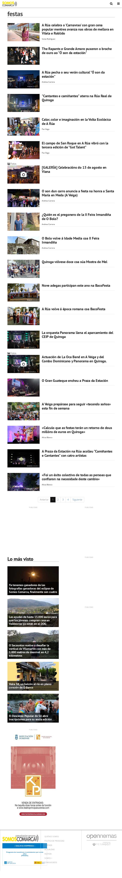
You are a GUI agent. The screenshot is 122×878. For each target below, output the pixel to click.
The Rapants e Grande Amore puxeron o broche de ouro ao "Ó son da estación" (77, 50)
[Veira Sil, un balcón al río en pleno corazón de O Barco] (33, 676)
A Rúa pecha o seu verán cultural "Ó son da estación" (73, 74)
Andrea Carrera (48, 82)
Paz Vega (45, 129)
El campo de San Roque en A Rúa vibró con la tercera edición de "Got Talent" (75, 145)
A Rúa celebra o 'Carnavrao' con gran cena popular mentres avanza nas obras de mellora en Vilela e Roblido (78, 29)
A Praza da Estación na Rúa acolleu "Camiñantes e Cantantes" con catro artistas (77, 453)
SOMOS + (48, 858)
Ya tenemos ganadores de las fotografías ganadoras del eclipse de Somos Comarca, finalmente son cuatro (33, 588)
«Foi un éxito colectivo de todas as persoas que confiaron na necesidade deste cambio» (76, 477)
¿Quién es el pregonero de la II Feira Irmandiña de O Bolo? (76, 216)
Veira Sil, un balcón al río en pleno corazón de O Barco (30, 685)
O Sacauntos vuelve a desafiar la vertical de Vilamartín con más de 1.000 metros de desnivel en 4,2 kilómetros (29, 650)
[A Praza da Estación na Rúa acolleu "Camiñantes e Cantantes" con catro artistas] (23, 458)
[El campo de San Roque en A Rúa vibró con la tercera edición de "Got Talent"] (23, 150)
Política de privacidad (54, 841)
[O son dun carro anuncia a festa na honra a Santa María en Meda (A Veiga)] (23, 198)
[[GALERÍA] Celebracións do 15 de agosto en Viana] (23, 174)
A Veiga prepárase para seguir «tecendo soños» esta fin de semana (76, 406)
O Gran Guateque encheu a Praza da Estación (75, 380)
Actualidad (49, 849)
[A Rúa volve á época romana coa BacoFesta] (23, 316)
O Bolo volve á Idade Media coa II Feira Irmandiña (70, 240)
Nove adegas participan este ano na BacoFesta (76, 285)
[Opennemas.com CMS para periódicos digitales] (101, 840)
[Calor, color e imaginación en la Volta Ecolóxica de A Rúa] (23, 126)
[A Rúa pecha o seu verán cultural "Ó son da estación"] (23, 79)
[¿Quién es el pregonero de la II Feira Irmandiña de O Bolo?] (23, 222)
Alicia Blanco (47, 437)
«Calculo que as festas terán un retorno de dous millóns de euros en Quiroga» (77, 429)
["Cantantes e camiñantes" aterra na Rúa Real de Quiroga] (23, 103)
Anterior (44, 499)
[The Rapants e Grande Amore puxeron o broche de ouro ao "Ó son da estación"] (23, 56)
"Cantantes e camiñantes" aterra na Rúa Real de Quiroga (77, 98)
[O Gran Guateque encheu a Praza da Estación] (23, 388)
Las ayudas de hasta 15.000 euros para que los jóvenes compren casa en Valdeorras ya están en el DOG (33, 620)
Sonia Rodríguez (48, 39)
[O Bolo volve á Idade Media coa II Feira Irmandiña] (23, 245)
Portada (48, 845)
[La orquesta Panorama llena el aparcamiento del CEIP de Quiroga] (23, 340)
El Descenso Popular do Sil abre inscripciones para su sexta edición (30, 717)
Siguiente (77, 499)
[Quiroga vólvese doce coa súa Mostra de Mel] (23, 269)
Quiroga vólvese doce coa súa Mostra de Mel (74, 261)
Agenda (47, 854)
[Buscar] (111, 3)
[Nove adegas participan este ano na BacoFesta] (23, 292)
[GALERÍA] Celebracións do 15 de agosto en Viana (74, 169)
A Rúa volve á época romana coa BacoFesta (73, 309)
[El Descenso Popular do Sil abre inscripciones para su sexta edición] (33, 707)
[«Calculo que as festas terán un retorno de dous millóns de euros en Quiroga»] (23, 435)
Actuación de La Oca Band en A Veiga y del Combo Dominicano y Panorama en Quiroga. (74, 359)
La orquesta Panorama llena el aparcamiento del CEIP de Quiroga (77, 334)
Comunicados (50, 862)
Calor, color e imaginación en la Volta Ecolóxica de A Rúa (76, 121)
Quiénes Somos (51, 836)
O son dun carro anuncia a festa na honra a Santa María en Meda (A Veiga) (78, 193)
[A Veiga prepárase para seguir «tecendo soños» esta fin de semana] (23, 411)
